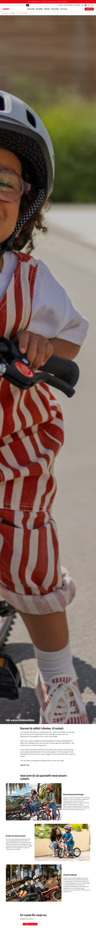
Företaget (12, 13)
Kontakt (61, 5)
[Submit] (27, 5)
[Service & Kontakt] (82, 5)
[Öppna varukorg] (92, 5)
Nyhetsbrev (77, 5)
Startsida (4, 13)
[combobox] (15, 5)
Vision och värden (22, 13)
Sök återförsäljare (68, 5)
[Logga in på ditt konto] (89, 5)
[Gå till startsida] (6, 9)
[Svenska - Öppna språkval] (85, 5)
